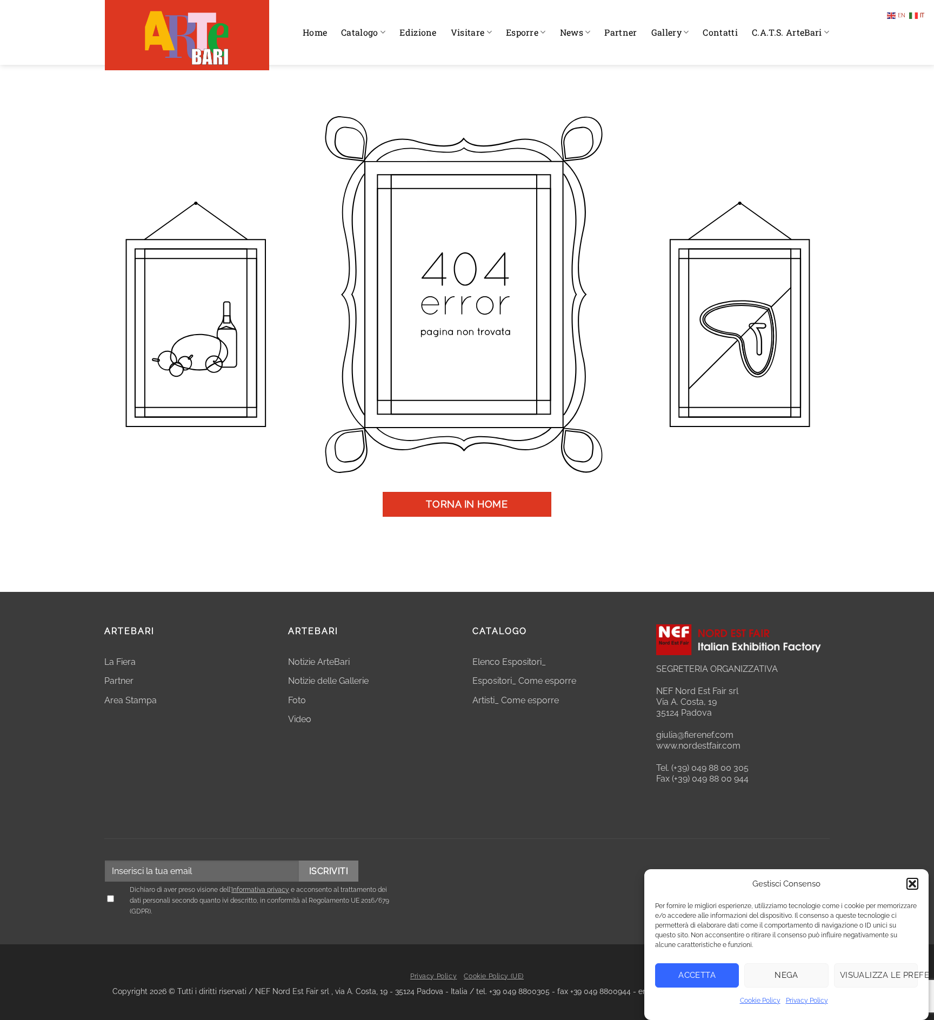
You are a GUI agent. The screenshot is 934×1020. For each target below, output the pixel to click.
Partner (620, 32)
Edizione (418, 32)
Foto (297, 700)
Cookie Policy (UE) (494, 976)
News (571, 32)
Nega (786, 975)
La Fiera (120, 662)
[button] (912, 883)
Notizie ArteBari (319, 662)
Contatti (720, 32)
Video (299, 719)
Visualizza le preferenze (879, 975)
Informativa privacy (260, 890)
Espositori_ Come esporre (524, 681)
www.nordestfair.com (698, 746)
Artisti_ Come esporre (515, 700)
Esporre (522, 32)
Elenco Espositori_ (509, 662)
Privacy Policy (807, 1000)
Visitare (468, 32)
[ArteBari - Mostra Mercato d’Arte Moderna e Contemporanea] (187, 35)
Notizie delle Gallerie (328, 681)
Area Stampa (130, 700)
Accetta (697, 975)
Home (315, 32)
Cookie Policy (760, 1000)
